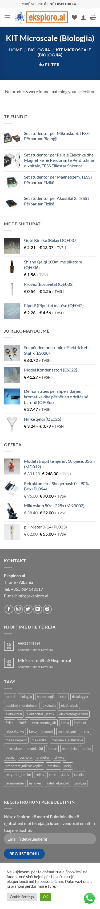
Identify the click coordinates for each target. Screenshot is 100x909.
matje (85, 731)
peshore (25, 757)
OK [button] (45, 897)
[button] (7, 17)
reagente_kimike (18, 774)
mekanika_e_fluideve (67, 740)
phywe (59, 757)
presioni (53, 766)
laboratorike (15, 731)
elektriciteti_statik (40, 714)
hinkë (22, 723)
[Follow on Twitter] (28, 609)
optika (86, 748)
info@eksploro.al (33, 595)
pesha (10, 757)
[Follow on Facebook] (9, 609)
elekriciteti (14, 714)
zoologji (80, 783)
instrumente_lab (43, 723)
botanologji (45, 697)
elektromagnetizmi (73, 714)
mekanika (39, 740)
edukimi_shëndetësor (22, 705)
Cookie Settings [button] (22, 897)
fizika (10, 723)
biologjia (25, 697)
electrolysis (69, 705)
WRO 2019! (29, 643)
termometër (15, 783)
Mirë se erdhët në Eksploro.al (44, 660)
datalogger (80, 697)
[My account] (83, 17)
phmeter (43, 757)
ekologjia (49, 705)
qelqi (67, 766)
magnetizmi (67, 731)
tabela (79, 774)
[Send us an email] (37, 609)
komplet (80, 723)
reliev (40, 774)
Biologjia (39, 49)
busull (62, 697)
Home (15, 49)
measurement (16, 740)
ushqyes (35, 783)
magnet (47, 731)
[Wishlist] (74, 17)
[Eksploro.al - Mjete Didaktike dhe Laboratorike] (41, 17)
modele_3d (34, 748)
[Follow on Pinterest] (47, 609)
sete (52, 774)
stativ (65, 774)
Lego (33, 731)
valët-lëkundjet (58, 783)
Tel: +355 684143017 (23, 589)
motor (52, 748)
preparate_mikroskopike (24, 766)
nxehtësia (69, 748)
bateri (10, 697)
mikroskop (14, 748)
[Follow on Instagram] (18, 609)
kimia (65, 723)
